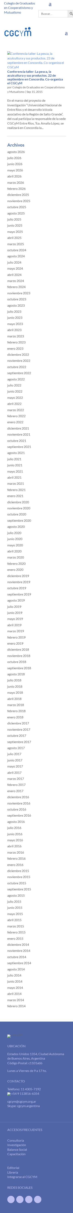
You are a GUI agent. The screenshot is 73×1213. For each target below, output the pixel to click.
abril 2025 (14, 238)
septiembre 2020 (19, 520)
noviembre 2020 (18, 508)
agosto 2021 (16, 453)
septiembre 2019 (19, 594)
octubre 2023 (16, 299)
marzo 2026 (15, 182)
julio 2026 (14, 158)
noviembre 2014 (18, 950)
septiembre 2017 (19, 742)
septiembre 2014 (19, 963)
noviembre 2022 (18, 360)
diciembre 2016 (18, 797)
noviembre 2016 (18, 803)
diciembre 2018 (18, 649)
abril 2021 (14, 477)
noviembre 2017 (18, 729)
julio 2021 (14, 459)
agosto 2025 (16, 213)
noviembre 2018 (18, 656)
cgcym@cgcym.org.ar (21, 1101)
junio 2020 (14, 539)
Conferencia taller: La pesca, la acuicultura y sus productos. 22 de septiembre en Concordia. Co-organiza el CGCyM (35, 77)
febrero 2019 (16, 637)
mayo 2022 (15, 397)
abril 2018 (14, 699)
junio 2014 (14, 981)
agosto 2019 (16, 600)
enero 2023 (15, 348)
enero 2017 (15, 791)
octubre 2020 (16, 514)
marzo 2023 (15, 336)
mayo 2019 (15, 619)
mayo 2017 (15, 766)
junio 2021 (14, 465)
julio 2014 (14, 975)
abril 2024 (14, 275)
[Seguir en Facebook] (11, 1199)
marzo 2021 (15, 483)
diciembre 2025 (18, 194)
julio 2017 (14, 754)
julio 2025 (14, 219)
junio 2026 (14, 164)
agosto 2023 (16, 305)
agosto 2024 (16, 256)
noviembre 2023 (18, 293)
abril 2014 (14, 994)
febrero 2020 (16, 563)
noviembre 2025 (18, 201)
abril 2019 (14, 625)
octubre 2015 (16, 883)
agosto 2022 (16, 379)
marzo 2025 (15, 244)
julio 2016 (14, 828)
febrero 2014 (16, 1006)
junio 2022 (14, 391)
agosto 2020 (16, 526)
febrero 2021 (16, 490)
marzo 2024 (15, 281)
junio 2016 (14, 834)
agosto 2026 (16, 152)
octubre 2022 (16, 367)
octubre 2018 (16, 662)
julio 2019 (14, 606)
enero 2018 (15, 717)
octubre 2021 (16, 440)
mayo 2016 (15, 840)
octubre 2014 (16, 957)
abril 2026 (14, 176)
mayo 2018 (15, 692)
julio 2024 (14, 262)
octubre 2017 (16, 735)
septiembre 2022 (19, 373)
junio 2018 (14, 686)
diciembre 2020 (18, 502)
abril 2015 (14, 920)
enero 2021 (15, 496)
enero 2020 (15, 569)
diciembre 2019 (18, 576)
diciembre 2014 (18, 944)
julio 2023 (14, 311)
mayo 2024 (15, 268)
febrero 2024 (16, 287)
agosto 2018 (16, 674)
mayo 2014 (15, 987)
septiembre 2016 (19, 815)
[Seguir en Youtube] (28, 1199)
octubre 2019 (16, 588)
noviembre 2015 (18, 877)
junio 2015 (14, 907)
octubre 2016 (16, 809)
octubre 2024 (16, 250)
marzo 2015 (15, 926)
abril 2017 (14, 772)
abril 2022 (14, 403)
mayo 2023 (15, 324)
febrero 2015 (16, 932)
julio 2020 (14, 533)
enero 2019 (15, 643)
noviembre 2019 (18, 582)
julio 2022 (14, 385)
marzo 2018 (15, 705)
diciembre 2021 (18, 428)
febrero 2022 (16, 416)
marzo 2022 (15, 410)
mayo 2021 (15, 471)
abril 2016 (14, 846)
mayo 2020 (15, 545)
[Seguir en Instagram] (37, 1199)
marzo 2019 (15, 631)
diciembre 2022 (18, 354)
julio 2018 (14, 680)
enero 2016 (15, 865)
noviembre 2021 (18, 434)
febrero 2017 (16, 784)
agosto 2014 (16, 969)
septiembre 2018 (19, 668)
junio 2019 (14, 612)
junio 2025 (14, 225)
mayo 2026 (15, 170)
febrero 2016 (16, 858)
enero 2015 (15, 938)
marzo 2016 (15, 852)
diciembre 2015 (18, 871)
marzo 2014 (15, 1000)
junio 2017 (14, 760)
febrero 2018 (16, 711)
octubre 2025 (16, 207)
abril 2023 (14, 330)
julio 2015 (14, 901)
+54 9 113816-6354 (25, 1093)
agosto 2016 (16, 821)
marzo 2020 (15, 557)
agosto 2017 (16, 748)
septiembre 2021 (19, 447)
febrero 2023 (16, 342)
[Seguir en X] (20, 1199)
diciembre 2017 (18, 723)
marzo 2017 (15, 778)
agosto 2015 (16, 895)
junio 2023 (14, 317)
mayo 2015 (15, 914)
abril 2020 (14, 551)
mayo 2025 (15, 231)
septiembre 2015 (19, 889)
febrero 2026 (16, 188)
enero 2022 (15, 422)
